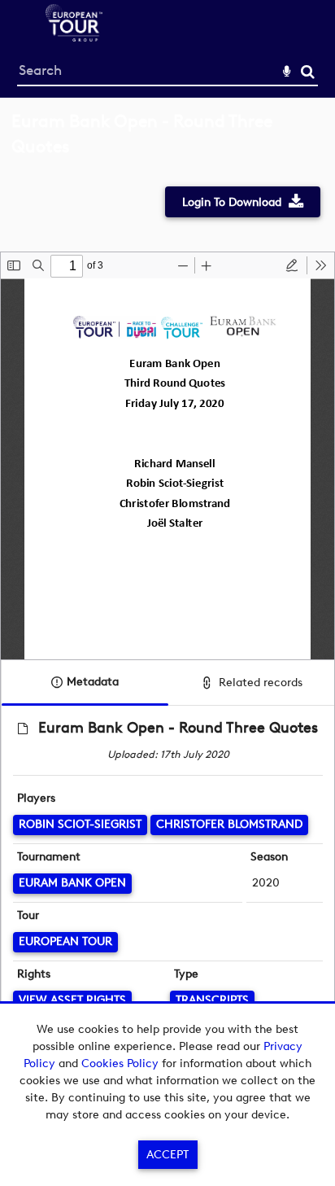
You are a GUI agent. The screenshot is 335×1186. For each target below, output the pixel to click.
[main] (167, 591)
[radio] (292, 265)
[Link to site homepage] (74, 37)
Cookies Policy (120, 1063)
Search (308, 72)
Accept (167, 1155)
